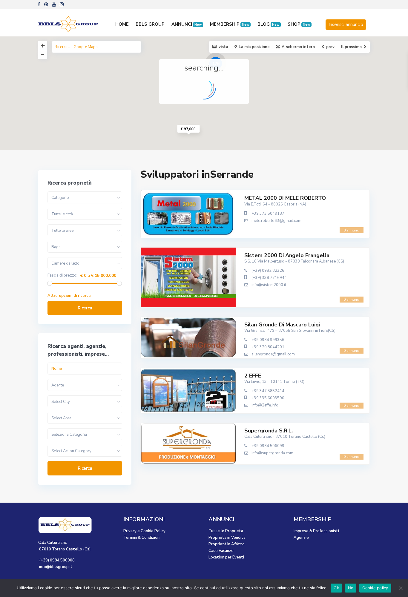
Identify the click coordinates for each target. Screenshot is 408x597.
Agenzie (301, 537)
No (351, 587)
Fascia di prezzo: (62, 275)
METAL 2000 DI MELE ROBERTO (285, 198)
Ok (336, 587)
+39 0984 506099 (267, 446)
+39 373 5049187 (267, 213)
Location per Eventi (226, 557)
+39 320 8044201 (267, 347)
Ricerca (85, 308)
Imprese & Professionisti (316, 531)
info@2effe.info (264, 405)
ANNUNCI (186, 24)
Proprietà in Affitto (226, 544)
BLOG (268, 24)
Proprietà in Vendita (227, 537)
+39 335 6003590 (267, 398)
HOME (122, 24)
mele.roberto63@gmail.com (276, 220)
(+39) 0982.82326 (267, 270)
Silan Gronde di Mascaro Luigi (282, 324)
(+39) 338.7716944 (269, 277)
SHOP (299, 24)
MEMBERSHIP (229, 24)
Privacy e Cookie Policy (144, 531)
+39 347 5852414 (267, 391)
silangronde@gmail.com (273, 354)
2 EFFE (252, 375)
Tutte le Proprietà (225, 531)
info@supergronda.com (272, 453)
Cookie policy (375, 587)
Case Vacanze (221, 550)
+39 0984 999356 (267, 340)
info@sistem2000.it (268, 285)
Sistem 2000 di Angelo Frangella (286, 255)
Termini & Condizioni (141, 537)
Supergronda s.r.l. (268, 430)
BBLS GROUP (150, 24)
